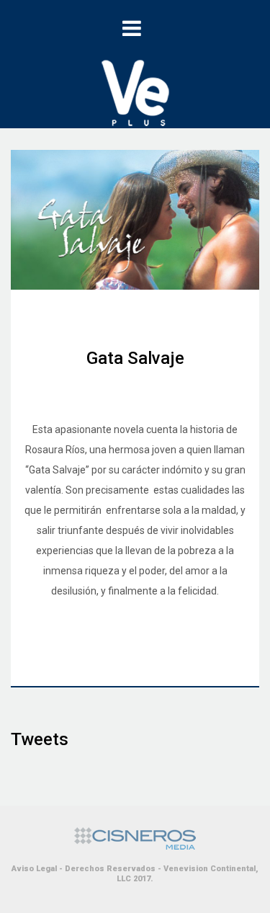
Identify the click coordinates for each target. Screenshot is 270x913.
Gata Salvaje (135, 358)
